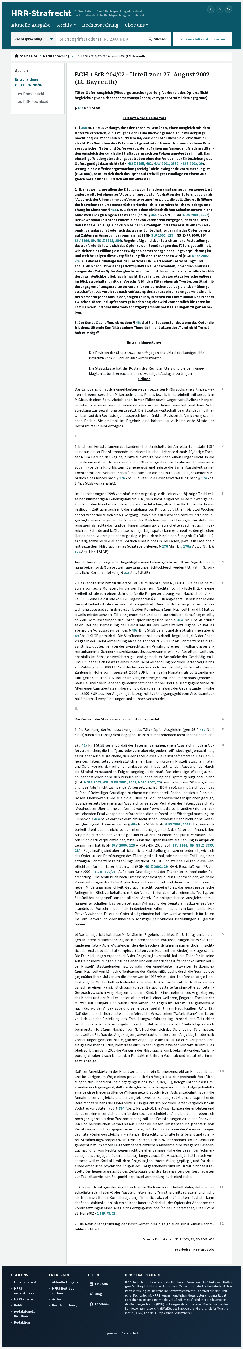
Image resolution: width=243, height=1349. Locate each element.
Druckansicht (33, 93)
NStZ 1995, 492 (139, 163)
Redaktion (22, 1322)
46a (80, 108)
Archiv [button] (64, 25)
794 (121, 1108)
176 (122, 478)
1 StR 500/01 (104, 871)
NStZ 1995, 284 (109, 240)
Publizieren (22, 1305)
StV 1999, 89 (85, 240)
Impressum (111, 1333)
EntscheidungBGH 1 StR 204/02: (29, 82)
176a (187, 546)
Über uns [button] (135, 25)
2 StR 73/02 (106, 1213)
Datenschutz (131, 1333)
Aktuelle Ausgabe (31, 25)
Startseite (28, 56)
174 (204, 478)
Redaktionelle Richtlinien (25, 1314)
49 (77, 636)
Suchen (21, 70)
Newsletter (196, 1295)
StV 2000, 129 (162, 235)
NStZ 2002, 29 (191, 163)
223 (127, 572)
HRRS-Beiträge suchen (63, 1291)
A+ (228, 9)
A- (219, 9)
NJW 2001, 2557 (166, 163)
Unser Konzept (25, 1282)
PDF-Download (35, 101)
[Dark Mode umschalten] (211, 9)
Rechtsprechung (100, 25)
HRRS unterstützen (24, 1291)
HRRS (156, 1295)
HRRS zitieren (24, 1299)
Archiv (56, 1299)
